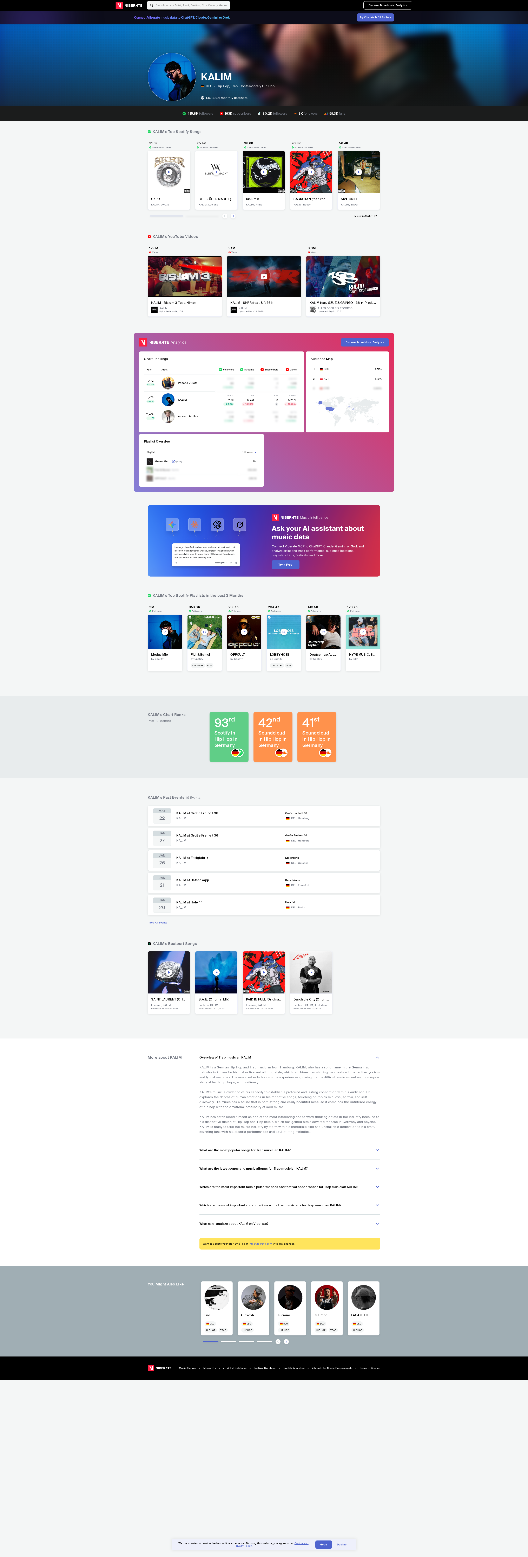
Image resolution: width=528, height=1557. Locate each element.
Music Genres (187, 1368)
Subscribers (271, 369)
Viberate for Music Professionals (332, 1368)
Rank (149, 369)
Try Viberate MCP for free (375, 17)
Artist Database (237, 1368)
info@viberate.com (260, 1243)
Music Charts (211, 1368)
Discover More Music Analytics (388, 5)
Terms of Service (369, 1368)
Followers (228, 369)
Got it (323, 1544)
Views (293, 369)
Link (173, 461)
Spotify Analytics (294, 1368)
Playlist (150, 452)
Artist (164, 369)
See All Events (158, 922)
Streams (249, 369)
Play (169, 172)
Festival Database (265, 1368)
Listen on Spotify (364, 216)
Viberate (129, 5)
